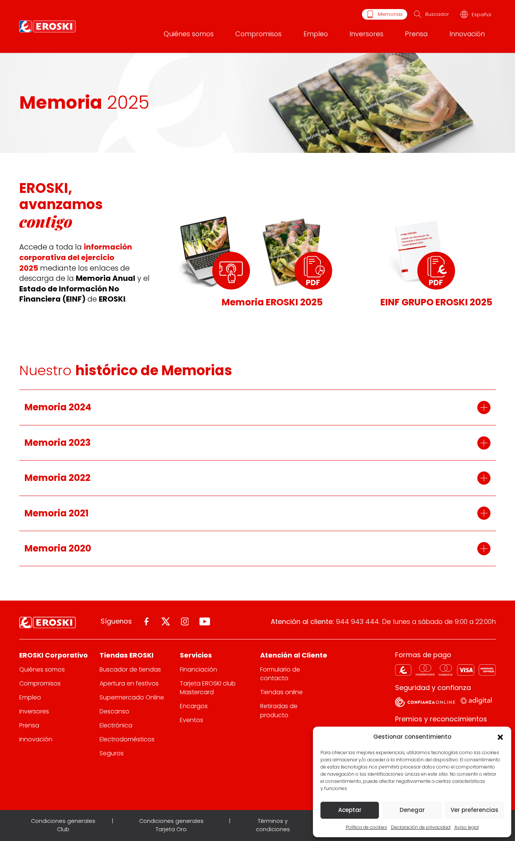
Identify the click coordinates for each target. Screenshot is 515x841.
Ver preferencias (474, 810)
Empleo (315, 34)
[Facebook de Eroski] (146, 621)
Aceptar (350, 810)
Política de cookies (366, 827)
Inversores (366, 34)
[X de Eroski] (165, 621)
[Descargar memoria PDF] (313, 271)
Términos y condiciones (273, 825)
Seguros (112, 753)
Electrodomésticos (127, 739)
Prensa (416, 34)
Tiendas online (281, 692)
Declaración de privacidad (421, 827)
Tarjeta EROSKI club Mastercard (208, 687)
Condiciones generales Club (63, 825)
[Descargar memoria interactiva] (231, 271)
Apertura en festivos (129, 683)
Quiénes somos (189, 34)
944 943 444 (357, 621)
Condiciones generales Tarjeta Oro (171, 825)
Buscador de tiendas (130, 669)
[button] (500, 737)
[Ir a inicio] (47, 26)
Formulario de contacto (280, 673)
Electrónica (116, 725)
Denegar (412, 810)
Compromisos (258, 34)
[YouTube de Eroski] (204, 621)
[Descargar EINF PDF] (436, 271)
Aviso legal (466, 827)
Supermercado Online (132, 697)
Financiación (198, 669)
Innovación (467, 34)
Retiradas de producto (278, 710)
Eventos (191, 720)
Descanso (114, 711)
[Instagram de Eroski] (185, 621)
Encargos (194, 706)
